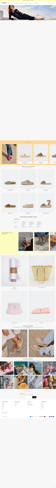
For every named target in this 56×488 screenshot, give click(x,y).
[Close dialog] (41, 236)
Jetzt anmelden (35, 247)
